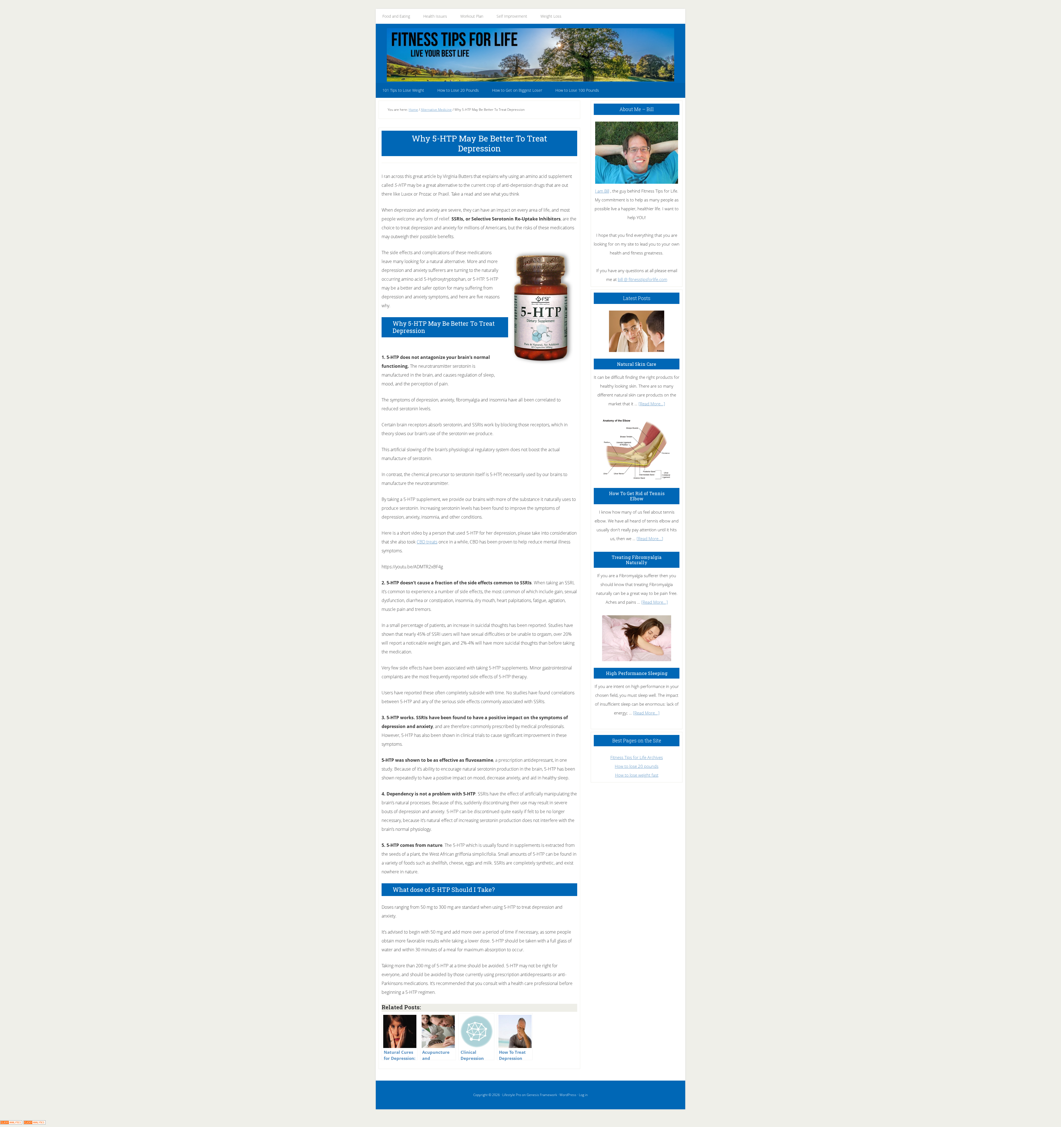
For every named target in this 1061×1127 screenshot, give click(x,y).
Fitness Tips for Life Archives (636, 757)
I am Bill (602, 191)
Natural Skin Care (636, 364)
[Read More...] (652, 403)
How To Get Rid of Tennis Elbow (637, 495)
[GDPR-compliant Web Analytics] (11, 1122)
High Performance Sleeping (637, 673)
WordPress (568, 1094)
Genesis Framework (542, 1094)
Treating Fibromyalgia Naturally (636, 559)
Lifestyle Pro (511, 1094)
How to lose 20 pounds (636, 766)
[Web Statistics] (34, 1122)
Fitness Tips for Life (530, 55)
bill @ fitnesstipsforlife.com (642, 279)
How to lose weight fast (636, 775)
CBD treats (427, 542)
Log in (583, 1094)
